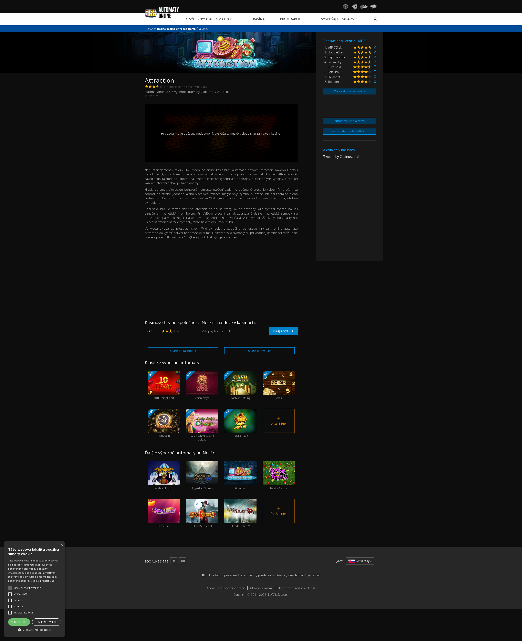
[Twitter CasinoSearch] (173, 560)
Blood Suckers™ (240, 518)
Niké (149, 331)
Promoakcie (290, 19)
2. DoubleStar (334, 52)
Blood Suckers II (202, 518)
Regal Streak (236, 423)
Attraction (240, 481)
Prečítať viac (47, 580)
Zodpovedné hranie (232, 588)
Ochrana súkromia (261, 588)
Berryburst (163, 518)
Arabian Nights (164, 481)
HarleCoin (159, 423)
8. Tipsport (331, 81)
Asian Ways (197, 385)
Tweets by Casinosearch (341, 156)
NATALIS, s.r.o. (278, 594)
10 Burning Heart (161, 385)
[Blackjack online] (354, 6)
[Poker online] (364, 6)
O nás (211, 588)
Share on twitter (259, 351)
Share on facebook (183, 351)
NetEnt (153, 96)
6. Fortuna (331, 72)
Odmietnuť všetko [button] (46, 621)
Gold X (272, 385)
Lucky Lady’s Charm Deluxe (200, 425)
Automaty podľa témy (349, 121)
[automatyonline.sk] (162, 12)
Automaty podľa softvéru (349, 131)
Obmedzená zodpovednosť (296, 588)
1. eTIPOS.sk (333, 47)
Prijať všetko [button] (19, 621)
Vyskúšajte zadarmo (339, 19)
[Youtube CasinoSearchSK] (182, 560)
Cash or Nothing (237, 385)
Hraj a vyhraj (283, 331)
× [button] (61, 544)
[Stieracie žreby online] (373, 6)
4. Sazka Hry (332, 62)
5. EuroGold (332, 67)
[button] (34, 630)
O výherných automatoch (209, 19)
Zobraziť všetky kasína (349, 91)
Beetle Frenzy (278, 481)
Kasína (259, 19)
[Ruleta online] (345, 6)
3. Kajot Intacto (334, 57)
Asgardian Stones (202, 481)
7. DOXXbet (332, 77)
